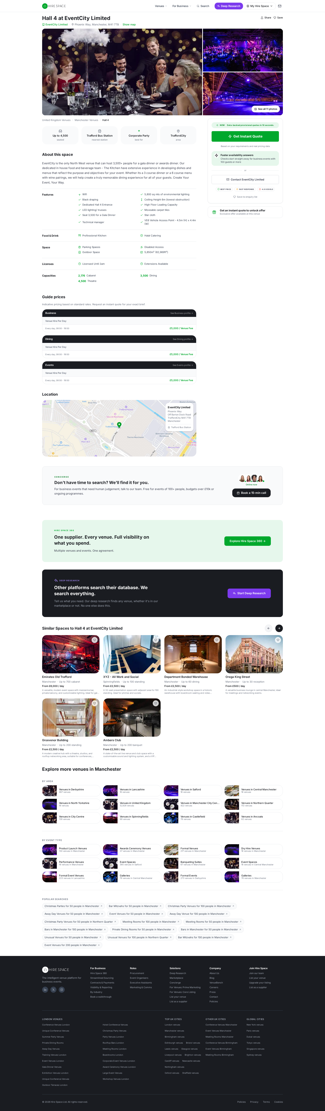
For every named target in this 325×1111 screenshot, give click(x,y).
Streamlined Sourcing (101, 977)
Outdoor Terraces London (55, 1085)
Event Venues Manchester (218, 1030)
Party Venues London (113, 1036)
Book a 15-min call (253, 493)
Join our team (256, 973)
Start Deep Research (251, 593)
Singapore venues (255, 1049)
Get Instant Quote (248, 136)
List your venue (178, 996)
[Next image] (95, 654)
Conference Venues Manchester (221, 1024)
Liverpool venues (173, 1055)
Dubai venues (253, 1036)
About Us (214, 973)
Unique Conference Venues (55, 1030)
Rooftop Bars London (113, 1042)
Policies (214, 1001)
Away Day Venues (51, 1049)
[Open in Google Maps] (119, 428)
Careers (214, 987)
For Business (180, 6)
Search (204, 6)
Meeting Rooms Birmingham (220, 1055)
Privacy (254, 1101)
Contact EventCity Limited (247, 179)
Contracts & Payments (102, 982)
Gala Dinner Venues (52, 1067)
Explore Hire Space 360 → (248, 541)
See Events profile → (183, 365)
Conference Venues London (56, 1024)
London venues (172, 1024)
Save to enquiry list (247, 196)
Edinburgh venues (174, 1042)
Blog (212, 977)
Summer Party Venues (53, 1036)
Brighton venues (193, 1055)
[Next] (279, 628)
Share (267, 17)
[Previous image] (46, 654)
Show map (129, 24)
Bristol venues (193, 1042)
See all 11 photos (267, 108)
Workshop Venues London (116, 1079)
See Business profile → (181, 313)
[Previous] (268, 628)
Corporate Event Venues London (119, 1061)
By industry (96, 992)
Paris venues (253, 1030)
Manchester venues (174, 1030)
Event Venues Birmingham (219, 1049)
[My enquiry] (279, 6)
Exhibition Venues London (55, 1073)
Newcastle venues (191, 1061)
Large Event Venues (112, 1073)
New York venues (255, 1024)
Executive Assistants (141, 982)
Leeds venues (171, 1049)
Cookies (278, 1101)
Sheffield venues (190, 1073)
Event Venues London (53, 1061)
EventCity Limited (57, 24)
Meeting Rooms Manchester (219, 1036)
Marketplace (176, 977)
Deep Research (230, 6)
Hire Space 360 (98, 973)
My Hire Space (259, 6)
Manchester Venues (86, 120)
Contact (214, 996)
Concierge (175, 982)
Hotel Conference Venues (115, 1024)
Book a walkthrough (101, 996)
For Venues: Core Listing (182, 992)
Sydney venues (254, 1055)
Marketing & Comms (141, 987)
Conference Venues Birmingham (222, 1042)
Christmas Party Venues (114, 1030)
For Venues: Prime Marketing (185, 987)
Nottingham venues (174, 1067)
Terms (266, 1101)
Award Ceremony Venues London (119, 1067)
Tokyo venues (253, 1042)
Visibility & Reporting (101, 987)
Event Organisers (139, 977)
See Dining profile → (183, 339)
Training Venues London (54, 1055)
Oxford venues (172, 1073)
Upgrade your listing (260, 982)
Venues (159, 6)
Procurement (137, 973)
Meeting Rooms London (115, 1049)
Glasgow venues (189, 1049)
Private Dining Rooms (53, 1042)
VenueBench (216, 982)
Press (213, 992)
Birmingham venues (175, 1036)
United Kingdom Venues (56, 120)
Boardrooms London (113, 1055)
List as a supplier (178, 1001)
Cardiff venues (172, 1061)
